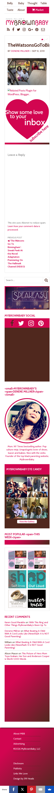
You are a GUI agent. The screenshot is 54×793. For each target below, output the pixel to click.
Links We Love (20, 773)
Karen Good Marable (15, 622)
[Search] (46, 280)
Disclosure (18, 763)
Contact (17, 738)
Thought (32, 3)
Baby (21, 3)
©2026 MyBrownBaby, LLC (26, 748)
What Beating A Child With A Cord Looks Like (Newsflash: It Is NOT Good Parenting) (27, 634)
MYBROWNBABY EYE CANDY (24, 469)
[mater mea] (37, 599)
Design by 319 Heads (23, 778)
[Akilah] (17, 579)
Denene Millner (20, 51)
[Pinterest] (31, 789)
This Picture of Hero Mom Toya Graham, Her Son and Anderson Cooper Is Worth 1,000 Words (27, 656)
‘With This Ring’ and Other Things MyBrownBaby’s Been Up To (26, 623)
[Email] (40, 789)
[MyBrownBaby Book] (17, 560)
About (21, 10)
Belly (10, 3)
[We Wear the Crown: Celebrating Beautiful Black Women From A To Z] (16, 487)
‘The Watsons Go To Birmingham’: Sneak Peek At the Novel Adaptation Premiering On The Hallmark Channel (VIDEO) (16, 253)
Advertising (19, 743)
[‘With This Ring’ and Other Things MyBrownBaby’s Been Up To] (37, 487)
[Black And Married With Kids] (17, 599)
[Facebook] (13, 789)
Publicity (17, 768)
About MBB (19, 733)
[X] (22, 789)
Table (43, 3)
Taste (10, 10)
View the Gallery (27, 521)
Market (39, 10)
